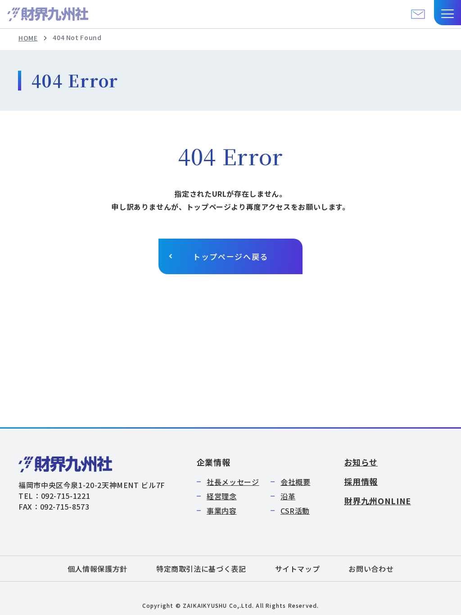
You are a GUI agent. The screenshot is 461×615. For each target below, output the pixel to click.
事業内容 (222, 510)
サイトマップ (297, 568)
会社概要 (295, 481)
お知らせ (361, 462)
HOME (28, 37)
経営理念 (222, 496)
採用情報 (361, 481)
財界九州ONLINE (377, 500)
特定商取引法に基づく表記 (201, 568)
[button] (447, 12)
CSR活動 (295, 510)
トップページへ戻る (230, 256)
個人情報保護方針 (97, 568)
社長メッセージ (233, 481)
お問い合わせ (370, 568)
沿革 (287, 496)
